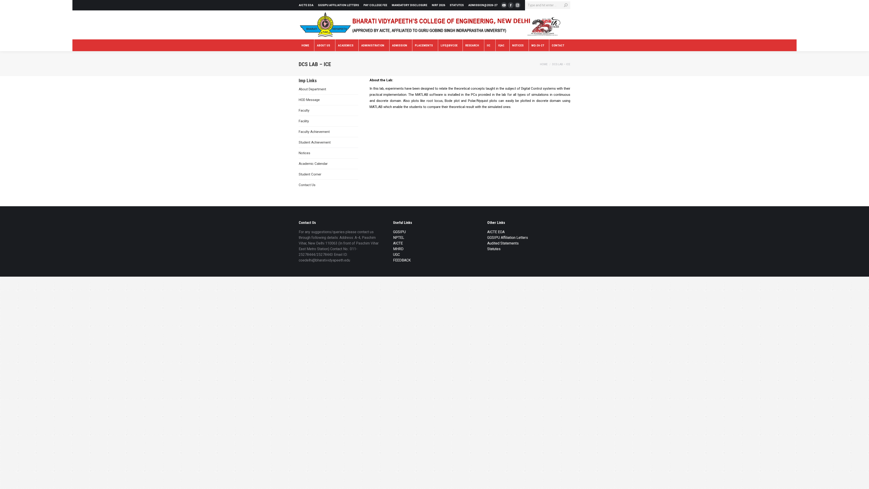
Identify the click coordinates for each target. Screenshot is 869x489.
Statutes (494, 249)
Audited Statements (503, 243)
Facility (304, 121)
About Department (312, 89)
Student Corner (310, 174)
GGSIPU (399, 232)
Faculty (304, 110)
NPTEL (398, 237)
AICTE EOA (496, 232)
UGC (396, 254)
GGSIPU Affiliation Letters (507, 237)
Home (544, 64)
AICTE (398, 243)
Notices (304, 153)
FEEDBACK (402, 260)
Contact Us (307, 185)
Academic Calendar (313, 164)
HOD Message (309, 100)
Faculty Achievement (314, 132)
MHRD (398, 249)
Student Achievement (315, 142)
